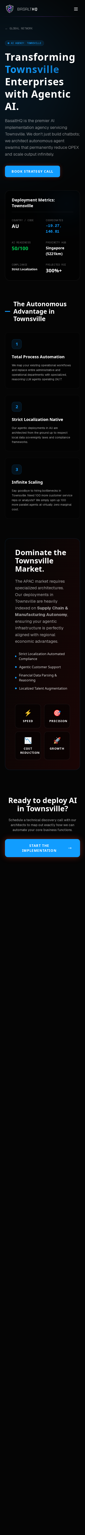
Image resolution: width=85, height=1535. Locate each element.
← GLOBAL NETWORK (19, 28)
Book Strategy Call (32, 171)
